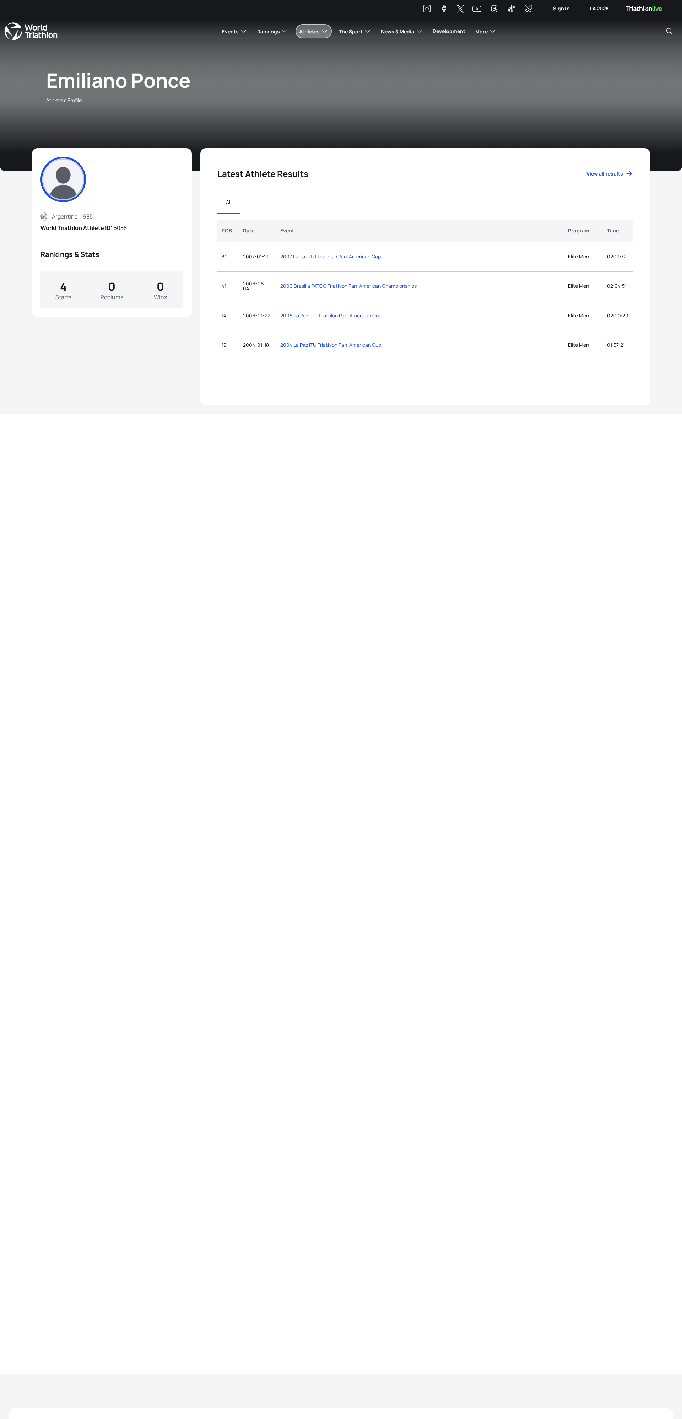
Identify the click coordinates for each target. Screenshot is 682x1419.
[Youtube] (476, 9)
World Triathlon (31, 31)
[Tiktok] (511, 9)
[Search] (669, 31)
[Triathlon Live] (644, 8)
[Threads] (494, 9)
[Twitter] (460, 9)
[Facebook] (444, 9)
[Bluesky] (528, 9)
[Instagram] (427, 9)
